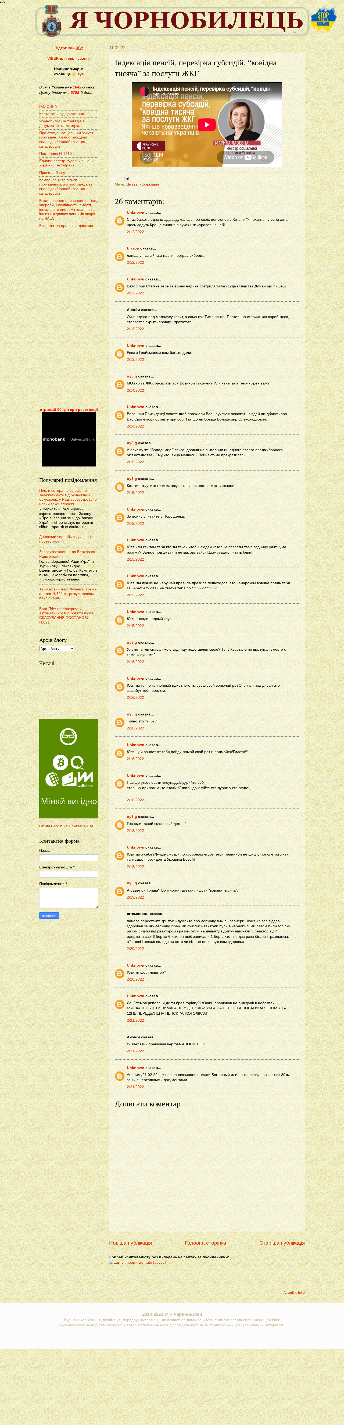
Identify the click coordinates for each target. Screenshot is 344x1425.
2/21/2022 (135, 1020)
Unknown (135, 213)
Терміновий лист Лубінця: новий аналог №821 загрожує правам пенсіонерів (67, 593)
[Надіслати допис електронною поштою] (125, 178)
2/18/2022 (135, 831)
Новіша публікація (130, 1243)
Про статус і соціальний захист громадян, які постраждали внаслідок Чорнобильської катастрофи (66, 139)
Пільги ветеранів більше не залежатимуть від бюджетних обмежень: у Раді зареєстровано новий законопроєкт (68, 497)
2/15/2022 (135, 462)
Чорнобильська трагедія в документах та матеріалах (62, 123)
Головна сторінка (205, 1243)
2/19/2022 (135, 897)
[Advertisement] (68, 318)
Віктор (133, 248)
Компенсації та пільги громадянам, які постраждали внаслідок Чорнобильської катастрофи (65, 186)
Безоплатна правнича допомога (67, 226)
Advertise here (294, 1293)
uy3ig (132, 376)
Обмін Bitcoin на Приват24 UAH (67, 826)
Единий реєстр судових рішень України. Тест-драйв (66, 163)
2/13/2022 (135, 329)
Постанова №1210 (55, 154)
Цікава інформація (142, 184)
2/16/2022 (135, 662)
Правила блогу (52, 173)
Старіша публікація (282, 1243)
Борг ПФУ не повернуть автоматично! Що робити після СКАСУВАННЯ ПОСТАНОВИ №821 (66, 615)
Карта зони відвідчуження (61, 114)
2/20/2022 (135, 949)
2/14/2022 (135, 391)
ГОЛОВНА (48, 107)
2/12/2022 (135, 232)
